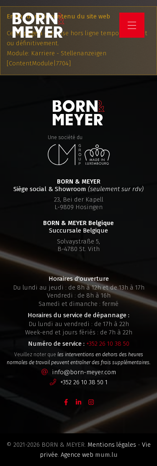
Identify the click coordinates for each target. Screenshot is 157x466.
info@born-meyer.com (84, 372)
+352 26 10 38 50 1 (84, 382)
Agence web (77, 454)
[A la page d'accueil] (38, 25)
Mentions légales (112, 444)
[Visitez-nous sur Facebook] (66, 402)
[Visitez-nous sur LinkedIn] (78, 402)
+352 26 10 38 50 (107, 343)
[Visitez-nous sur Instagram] (91, 402)
